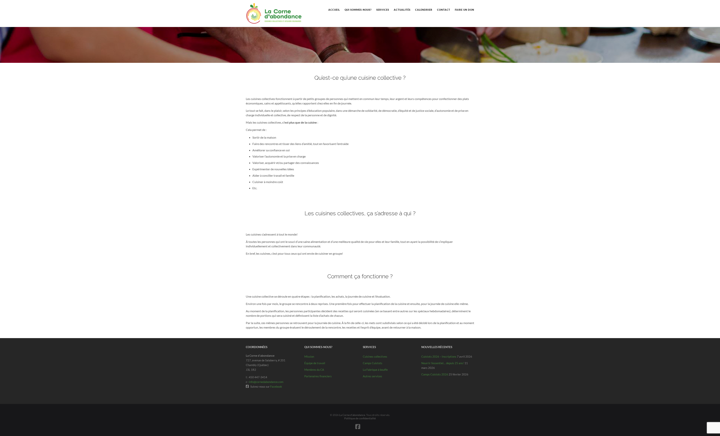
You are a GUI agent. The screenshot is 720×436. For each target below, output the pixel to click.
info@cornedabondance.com (266, 381)
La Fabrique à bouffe (375, 369)
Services (382, 9)
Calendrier (423, 9)
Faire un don (464, 9)
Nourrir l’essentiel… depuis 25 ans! (442, 363)
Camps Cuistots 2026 (434, 374)
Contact (443, 9)
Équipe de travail (314, 363)
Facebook (276, 386)
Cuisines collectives (375, 356)
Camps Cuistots (372, 363)
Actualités (402, 9)
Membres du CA (314, 369)
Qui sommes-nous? (358, 9)
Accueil (334, 9)
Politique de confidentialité (360, 418)
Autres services (372, 376)
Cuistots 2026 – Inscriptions (438, 356)
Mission (309, 356)
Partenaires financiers (318, 376)
